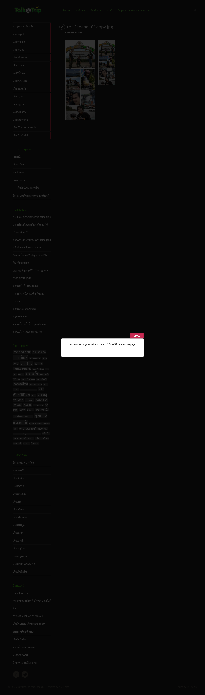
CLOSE (137, 336)
